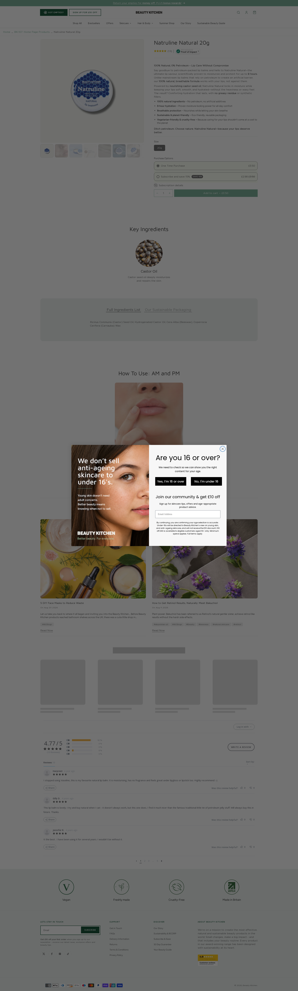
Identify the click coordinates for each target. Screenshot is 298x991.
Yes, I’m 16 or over (170, 481)
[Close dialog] (222, 449)
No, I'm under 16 (206, 481)
